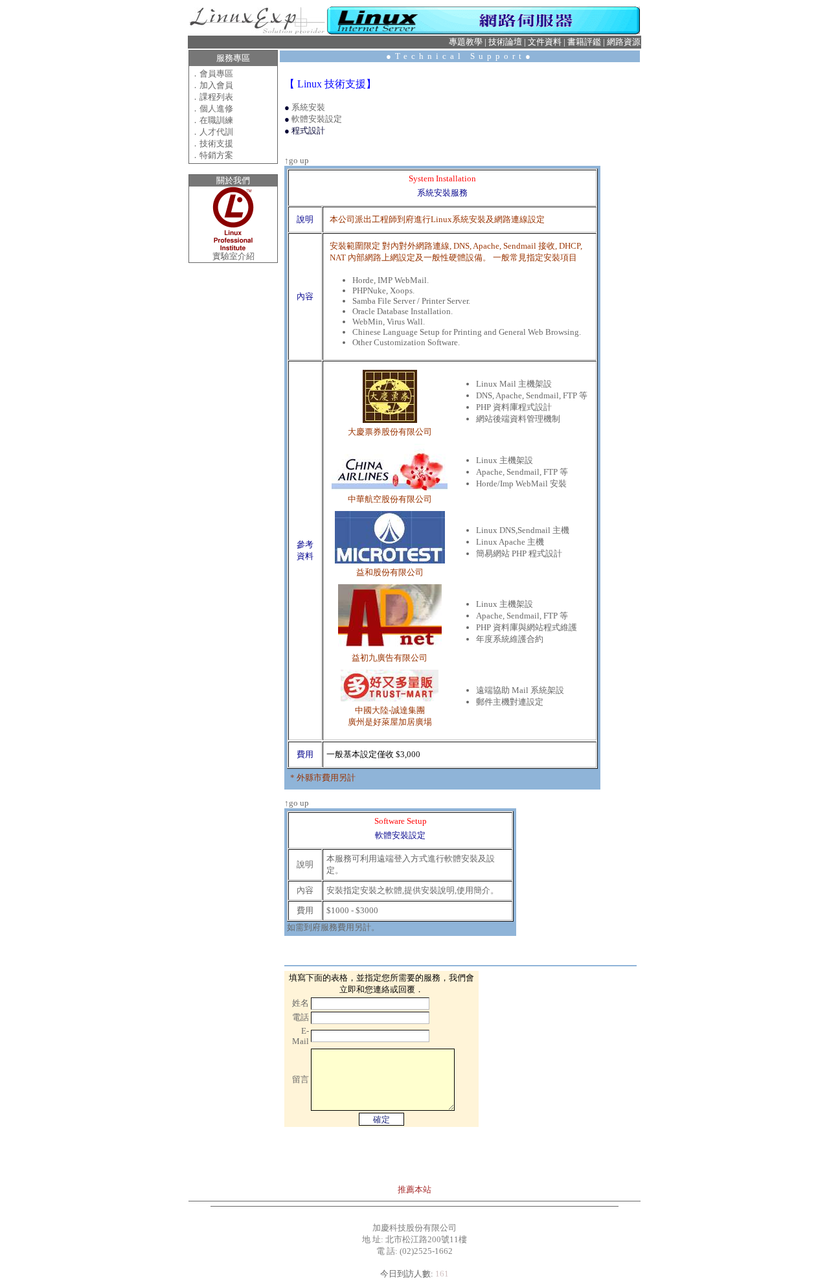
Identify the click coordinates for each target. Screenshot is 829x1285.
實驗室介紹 (233, 256)
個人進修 (216, 108)
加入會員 (216, 85)
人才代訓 (216, 132)
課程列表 (216, 97)
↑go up (296, 160)
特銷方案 (216, 155)
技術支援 (216, 143)
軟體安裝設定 (316, 119)
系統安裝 (308, 107)
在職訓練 (216, 120)
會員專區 (216, 73)
